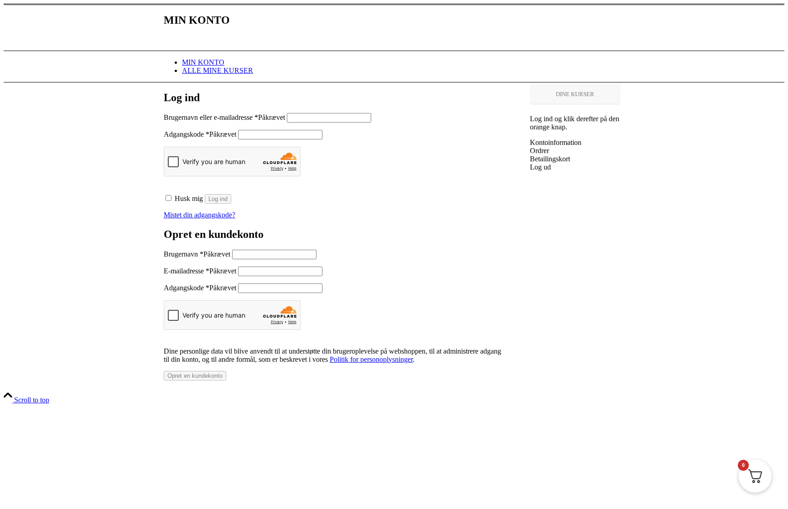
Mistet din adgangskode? (199, 215)
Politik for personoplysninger (371, 359)
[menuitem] (403, 62)
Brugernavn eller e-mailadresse (224, 117)
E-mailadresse (200, 271)
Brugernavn (197, 254)
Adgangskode (200, 134)
